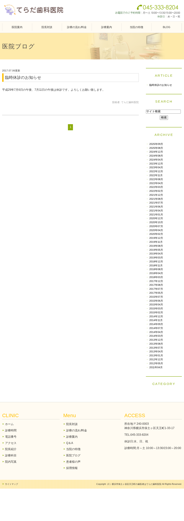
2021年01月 (156, 214)
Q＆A (69, 443)
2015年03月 (156, 308)
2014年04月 (156, 332)
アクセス (11, 443)
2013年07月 (156, 347)
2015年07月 (156, 297)
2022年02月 (156, 191)
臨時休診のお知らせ (23, 77)
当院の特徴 (136, 27)
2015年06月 (156, 300)
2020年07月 (156, 226)
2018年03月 (156, 277)
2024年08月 (156, 155)
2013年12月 (156, 340)
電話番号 (11, 436)
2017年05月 (156, 293)
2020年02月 (156, 234)
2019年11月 (156, 242)
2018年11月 (156, 265)
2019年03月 (156, 257)
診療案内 (106, 27)
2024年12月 (156, 151)
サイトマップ (11, 484)
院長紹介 (11, 449)
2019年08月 (156, 246)
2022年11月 (156, 175)
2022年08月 (156, 179)
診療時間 (11, 430)
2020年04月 (156, 230)
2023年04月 (156, 167)
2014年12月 (156, 316)
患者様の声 (73, 461)
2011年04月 (156, 367)
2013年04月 (156, 351)
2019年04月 (156, 253)
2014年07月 (156, 328)
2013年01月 (156, 355)
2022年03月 (156, 187)
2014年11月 (156, 320)
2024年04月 (156, 159)
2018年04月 (156, 273)
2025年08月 (156, 148)
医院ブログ (73, 455)
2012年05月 (156, 363)
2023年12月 (156, 163)
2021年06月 (156, 206)
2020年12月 (156, 218)
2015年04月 (156, 304)
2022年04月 (156, 183)
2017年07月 (156, 289)
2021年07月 (156, 202)
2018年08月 (156, 269)
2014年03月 (156, 336)
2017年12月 (156, 281)
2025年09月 (156, 144)
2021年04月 (156, 210)
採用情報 (72, 468)
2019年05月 (156, 250)
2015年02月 (156, 312)
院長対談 (47, 27)
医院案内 (17, 27)
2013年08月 (156, 343)
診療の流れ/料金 (77, 27)
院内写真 (11, 461)
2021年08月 (156, 199)
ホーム (9, 424)
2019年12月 (156, 238)
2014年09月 (156, 324)
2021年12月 (156, 195)
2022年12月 (156, 171)
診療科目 (11, 455)
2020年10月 (156, 222)
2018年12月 (156, 261)
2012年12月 (156, 359)
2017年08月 (156, 285)
